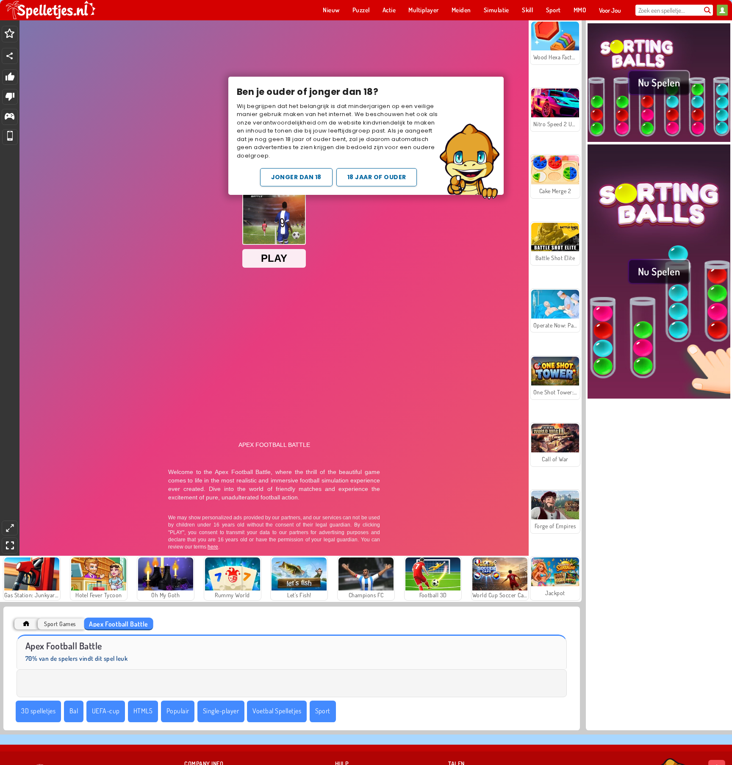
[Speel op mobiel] (10, 137)
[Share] (10, 56)
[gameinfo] (9, 117)
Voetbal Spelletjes (276, 711)
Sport (322, 711)
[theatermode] (10, 528)
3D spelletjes (38, 711)
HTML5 (142, 711)
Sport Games (59, 623)
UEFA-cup (106, 711)
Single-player (221, 711)
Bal (73, 711)
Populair (177, 711)
